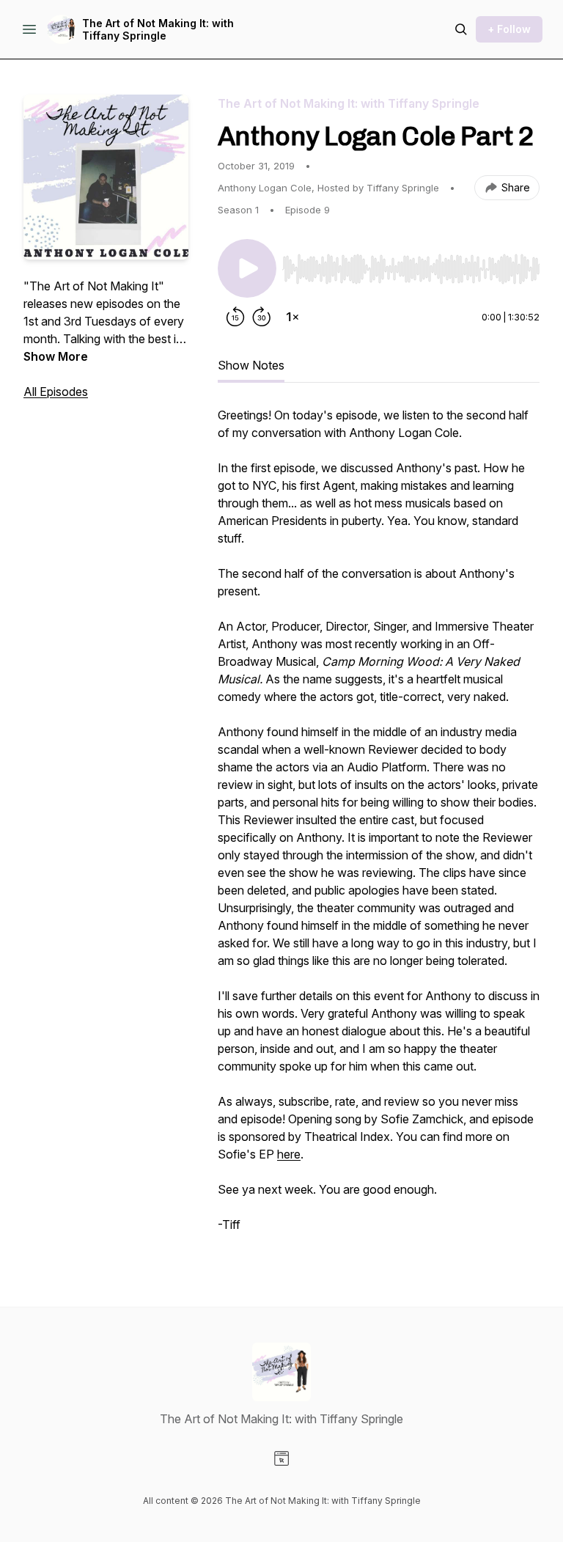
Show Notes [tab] (251, 365)
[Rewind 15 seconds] (235, 316)
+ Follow (509, 29)
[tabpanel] (379, 827)
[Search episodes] (461, 29)
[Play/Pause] (247, 268)
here (289, 1154)
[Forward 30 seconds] (261, 316)
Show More (55, 356)
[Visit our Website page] (281, 1458)
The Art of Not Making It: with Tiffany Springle (158, 30)
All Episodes (55, 391)
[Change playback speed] (292, 316)
